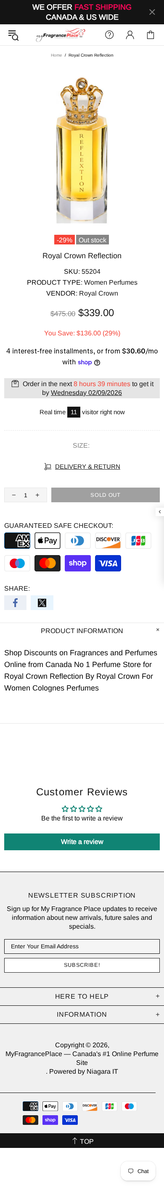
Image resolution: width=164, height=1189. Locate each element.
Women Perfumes (111, 282)
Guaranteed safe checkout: (58, 525)
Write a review (82, 841)
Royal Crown (98, 293)
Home (56, 55)
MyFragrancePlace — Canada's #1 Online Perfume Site (60, 34)
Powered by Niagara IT (83, 1071)
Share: (17, 588)
